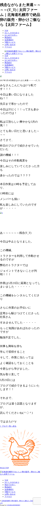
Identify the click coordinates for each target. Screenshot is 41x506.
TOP (6, 31)
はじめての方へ (11, 35)
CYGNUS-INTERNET (13, 505)
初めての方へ (10, 485)
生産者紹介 (9, 40)
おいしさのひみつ (12, 33)
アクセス (8, 47)
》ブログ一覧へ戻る (8, 426)
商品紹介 (8, 37)
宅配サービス (10, 42)
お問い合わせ (10, 45)
